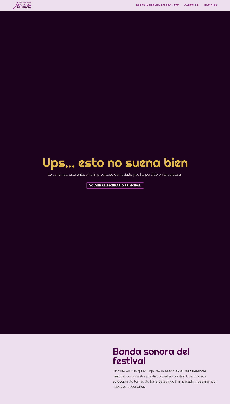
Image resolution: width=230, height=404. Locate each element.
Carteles (191, 5)
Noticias (210, 5)
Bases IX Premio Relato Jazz (157, 5)
